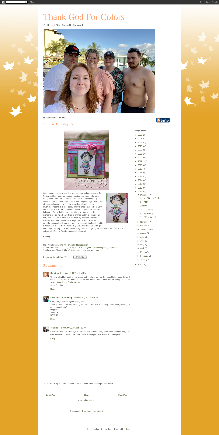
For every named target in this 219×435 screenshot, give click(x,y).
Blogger (128, 429)
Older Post (122, 395)
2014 (140, 180)
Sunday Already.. (147, 213)
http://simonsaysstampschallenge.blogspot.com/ (96, 247)
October (144, 226)
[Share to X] (80, 257)
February (144, 256)
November (145, 222)
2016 (140, 173)
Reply (52, 289)
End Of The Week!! (148, 217)
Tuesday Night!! (146, 209)
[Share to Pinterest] (85, 257)
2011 (140, 191)
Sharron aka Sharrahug (61, 298)
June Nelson (56, 328)
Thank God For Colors (83, 17)
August (143, 233)
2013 (140, 184)
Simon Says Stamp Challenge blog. (65, 282)
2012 (140, 188)
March (143, 252)
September (145, 229)
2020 (140, 157)
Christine (54, 273)
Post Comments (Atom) (92, 411)
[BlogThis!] (77, 257)
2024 (140, 142)
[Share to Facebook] (82, 257)
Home (86, 395)
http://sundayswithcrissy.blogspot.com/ (82, 250)
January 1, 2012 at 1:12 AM (75, 328)
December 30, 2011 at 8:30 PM (86, 298)
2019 (140, 161)
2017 (140, 169)
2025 (140, 139)
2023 (140, 146)
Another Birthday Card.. (150, 198)
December (145, 195)
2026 (140, 135)
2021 (140, 154)
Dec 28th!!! (144, 202)
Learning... (144, 206)
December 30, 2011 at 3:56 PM (73, 273)
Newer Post (50, 395)
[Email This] (74, 257)
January (144, 260)
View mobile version (86, 400)
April (142, 248)
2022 (140, 150)
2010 (140, 264)
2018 (140, 165)
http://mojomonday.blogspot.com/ (74, 245)
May (142, 244)
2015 (140, 176)
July (142, 237)
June (142, 241)
